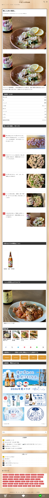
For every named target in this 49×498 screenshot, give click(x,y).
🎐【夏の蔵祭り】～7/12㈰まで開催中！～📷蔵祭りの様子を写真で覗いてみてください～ (23, 444)
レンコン (18, 481)
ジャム (22, 479)
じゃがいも (41, 474)
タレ (33, 479)
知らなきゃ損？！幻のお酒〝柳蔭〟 (12, 442)
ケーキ (11, 479)
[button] (6, 347)
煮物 (16, 483)
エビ (5, 479)
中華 (23, 481)
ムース (12, 481)
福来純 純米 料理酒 (9, 268)
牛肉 (27, 483)
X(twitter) (24, 357)
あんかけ (11, 474)
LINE (33, 357)
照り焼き (11, 483)
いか (17, 474)
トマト (38, 479)
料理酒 (24, 13)
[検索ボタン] (44, 2)
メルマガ (42, 357)
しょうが (34, 474)
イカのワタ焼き (8, 465)
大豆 (5, 483)
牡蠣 (31, 483)
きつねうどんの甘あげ (9, 456)
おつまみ (20, 13)
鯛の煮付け (7, 458)
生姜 (36, 483)
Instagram (7, 357)
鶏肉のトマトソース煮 (9, 323)
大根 (41, 481)
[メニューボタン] (46, 2)
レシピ (18, 13)
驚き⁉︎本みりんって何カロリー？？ (12, 446)
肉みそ (42, 483)
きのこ (28, 474)
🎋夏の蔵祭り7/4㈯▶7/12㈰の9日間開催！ (14, 448)
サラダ (16, 479)
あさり (5, 474)
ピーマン (6, 481)
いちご (22, 474)
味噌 (36, 481)
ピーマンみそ (8, 460)
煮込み (21, 483)
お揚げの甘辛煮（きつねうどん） (12, 463)
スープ (27, 479)
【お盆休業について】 (9, 440)
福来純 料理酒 (6, 120)
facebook (16, 357)
